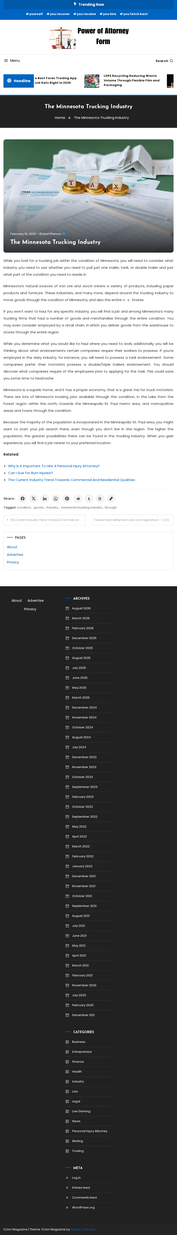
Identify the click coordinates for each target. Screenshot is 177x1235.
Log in (76, 1177)
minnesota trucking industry (81, 507)
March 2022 (81, 846)
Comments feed (84, 1197)
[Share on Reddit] (78, 498)
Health (77, 1071)
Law (75, 1091)
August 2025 (81, 658)
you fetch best (135, 14)
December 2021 (84, 876)
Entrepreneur (82, 1052)
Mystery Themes (83, 1229)
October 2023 (82, 777)
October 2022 (82, 806)
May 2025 (79, 687)
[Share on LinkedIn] (44, 498)
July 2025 (79, 668)
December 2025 (84, 638)
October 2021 (82, 896)
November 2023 (84, 767)
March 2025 (81, 697)
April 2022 (79, 836)
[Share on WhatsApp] (55, 498)
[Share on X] (33, 498)
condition (24, 507)
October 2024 (82, 727)
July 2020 (79, 995)
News (76, 1121)
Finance (78, 1061)
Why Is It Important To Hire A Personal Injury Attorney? (54, 465)
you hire (109, 14)
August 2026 (81, 608)
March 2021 (80, 965)
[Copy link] (111, 498)
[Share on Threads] (100, 498)
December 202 (83, 1015)
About (12, 546)
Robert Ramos (50, 234)
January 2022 (82, 866)
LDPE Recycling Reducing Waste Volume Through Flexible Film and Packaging (128, 80)
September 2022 (84, 816)
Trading (78, 1151)
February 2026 (83, 628)
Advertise (15, 554)
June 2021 (79, 935)
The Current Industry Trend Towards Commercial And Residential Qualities (71, 479)
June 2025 (80, 678)
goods (39, 507)
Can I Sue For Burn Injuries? (30, 472)
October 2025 (82, 648)
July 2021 (78, 926)
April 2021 (79, 955)
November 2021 (83, 886)
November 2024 (84, 717)
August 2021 (81, 916)
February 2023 (83, 797)
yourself (36, 14)
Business (78, 1042)
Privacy (13, 562)
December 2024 (84, 707)
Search (162, 61)
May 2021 (79, 945)
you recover (60, 14)
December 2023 (84, 757)
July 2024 (79, 747)
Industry (52, 507)
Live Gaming (81, 1111)
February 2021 (82, 975)
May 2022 (79, 826)
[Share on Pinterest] (66, 498)
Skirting (77, 1141)
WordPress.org (83, 1207)
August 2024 (81, 737)
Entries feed (81, 1187)
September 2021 (84, 906)
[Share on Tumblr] (89, 498)
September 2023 (84, 787)
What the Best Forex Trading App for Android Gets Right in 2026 (45, 80)
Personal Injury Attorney (89, 1131)
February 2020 (83, 1005)
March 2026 (81, 618)
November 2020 (84, 985)
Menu (15, 60)
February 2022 (83, 856)
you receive (86, 14)
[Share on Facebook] (22, 498)
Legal (76, 1101)
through (111, 507)
